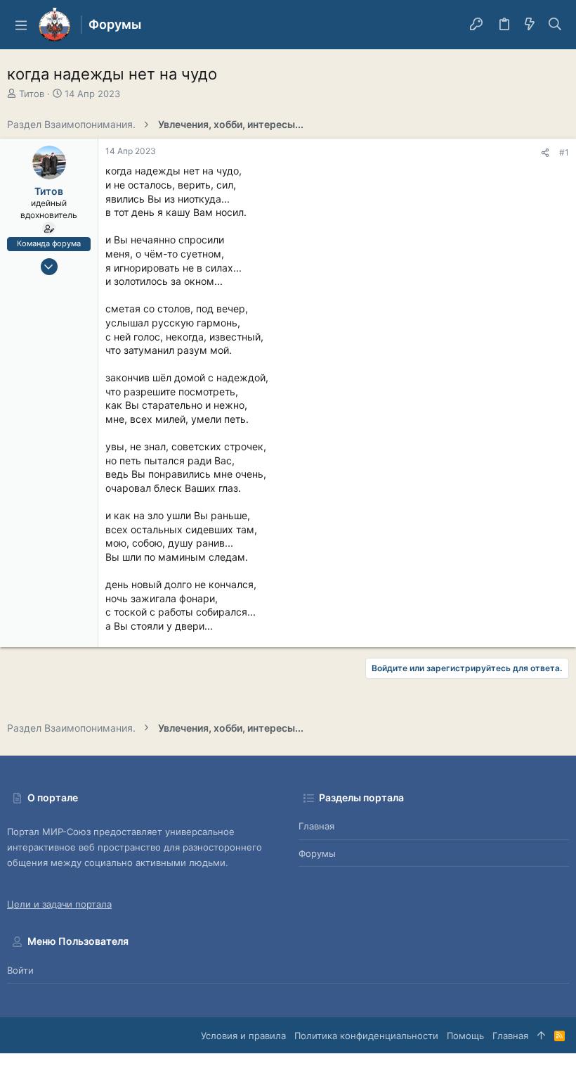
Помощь (465, 1035)
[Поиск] (555, 24)
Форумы (317, 853)
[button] (21, 24)
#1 (564, 152)
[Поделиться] (545, 153)
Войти (20, 970)
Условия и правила (243, 1035)
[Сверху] (541, 1035)
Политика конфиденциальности (366, 1035)
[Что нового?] (530, 24)
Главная (316, 826)
